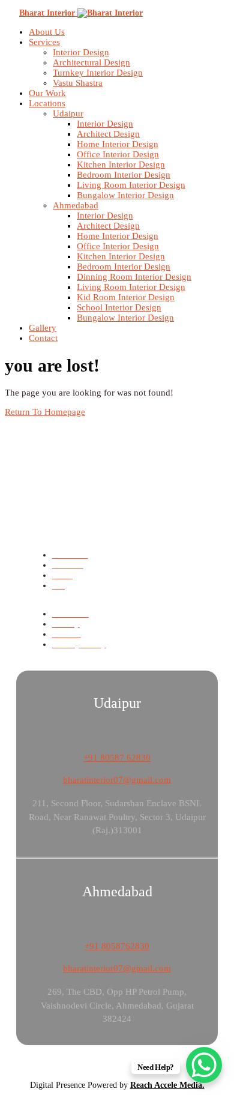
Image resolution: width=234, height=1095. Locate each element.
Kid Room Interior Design (126, 297)
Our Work (47, 93)
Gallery (42, 328)
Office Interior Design (118, 154)
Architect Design (108, 134)
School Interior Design (119, 307)
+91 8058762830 (117, 946)
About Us (47, 32)
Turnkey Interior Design (98, 72)
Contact (43, 338)
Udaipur (68, 113)
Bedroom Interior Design (123, 174)
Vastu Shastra (78, 83)
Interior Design (81, 52)
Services (44, 42)
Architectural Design (91, 62)
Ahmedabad (75, 205)
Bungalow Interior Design (125, 195)
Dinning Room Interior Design (134, 277)
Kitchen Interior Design (121, 164)
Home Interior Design (117, 144)
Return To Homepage (45, 412)
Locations (47, 103)
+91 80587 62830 (117, 757)
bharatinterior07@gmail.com (117, 780)
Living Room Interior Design (131, 185)
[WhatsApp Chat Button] (204, 1065)
